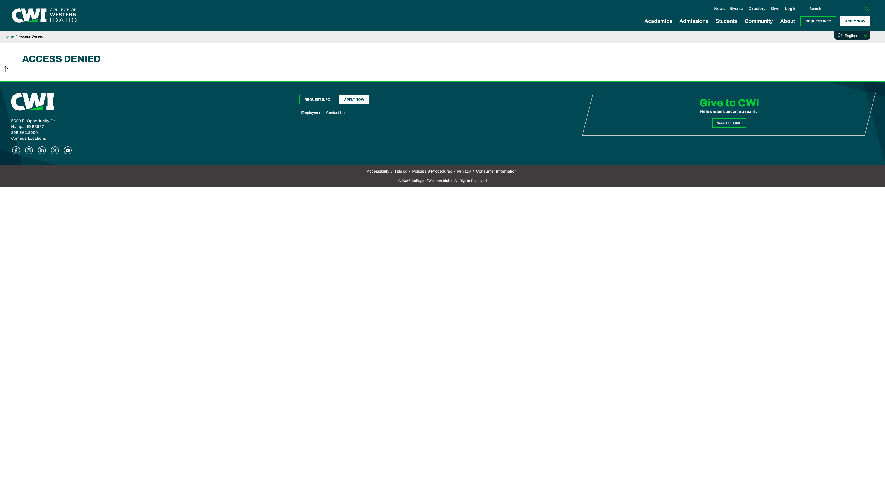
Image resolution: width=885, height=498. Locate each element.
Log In (790, 8)
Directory (756, 8)
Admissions (693, 21)
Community (759, 21)
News (719, 8)
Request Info (818, 21)
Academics (658, 21)
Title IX (400, 171)
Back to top (5, 69)
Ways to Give (729, 123)
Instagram (29, 150)
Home (9, 36)
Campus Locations (28, 138)
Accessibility (378, 171)
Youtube (68, 150)
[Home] (32, 101)
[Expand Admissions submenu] (694, 26)
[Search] (867, 9)
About (787, 21)
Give (775, 8)
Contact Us (335, 113)
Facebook (16, 150)
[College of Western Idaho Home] (44, 15)
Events (736, 8)
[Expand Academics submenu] (658, 26)
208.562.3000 (24, 132)
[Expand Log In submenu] (791, 13)
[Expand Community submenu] (759, 26)
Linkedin (42, 150)
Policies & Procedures (432, 171)
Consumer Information (496, 171)
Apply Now (855, 21)
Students (726, 21)
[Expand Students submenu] (726, 26)
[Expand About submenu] (787, 26)
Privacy (464, 171)
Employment (311, 113)
